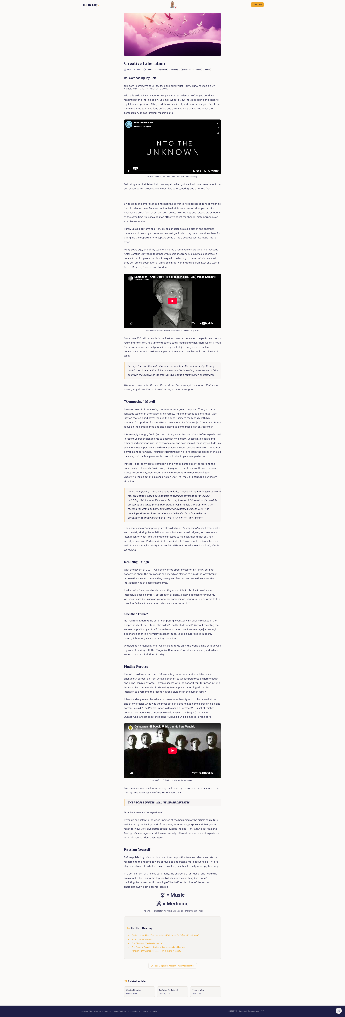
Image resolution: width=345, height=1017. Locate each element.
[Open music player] (338, 1010)
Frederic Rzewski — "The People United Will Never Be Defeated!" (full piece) (165, 935)
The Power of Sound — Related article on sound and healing (158, 947)
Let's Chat (257, 4)
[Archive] (262, 1011)
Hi (90, 4)
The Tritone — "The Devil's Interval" (147, 943)
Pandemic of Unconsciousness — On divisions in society (156, 951)
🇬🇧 (175, 7)
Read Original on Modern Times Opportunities (174, 966)
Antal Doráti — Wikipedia (142, 939)
